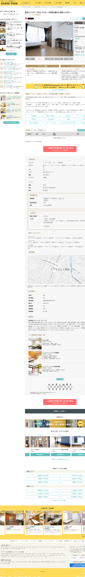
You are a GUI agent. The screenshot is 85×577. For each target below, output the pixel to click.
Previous (27, 39)
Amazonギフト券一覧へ (11, 122)
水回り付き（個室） (24, 553)
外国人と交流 (11, 553)
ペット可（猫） (27, 555)
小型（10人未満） (33, 122)
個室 (68, 119)
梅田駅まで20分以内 (43, 490)
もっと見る (60, 379)
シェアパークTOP (26, 7)
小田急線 (4, 563)
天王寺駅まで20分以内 (43, 493)
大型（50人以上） (59, 555)
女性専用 (33, 116)
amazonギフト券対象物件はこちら (59, 89)
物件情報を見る (40, 454)
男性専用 (6, 553)
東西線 (9, 561)
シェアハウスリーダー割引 (68, 122)
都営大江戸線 (54, 561)
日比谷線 (59, 561)
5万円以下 (33, 119)
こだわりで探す (58, 2)
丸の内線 (16, 561)
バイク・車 (49, 553)
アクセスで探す (47, 2)
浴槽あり (68, 116)
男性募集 (6, 555)
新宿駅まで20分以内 (43, 475)
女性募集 (2, 555)
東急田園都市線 (48, 561)
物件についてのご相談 (79, 541)
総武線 (38, 561)
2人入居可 (11, 555)
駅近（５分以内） (32, 553)
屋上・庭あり (39, 553)
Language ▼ (25, 2)
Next (71, 39)
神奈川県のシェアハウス (40, 7)
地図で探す (67, 2)
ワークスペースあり (38, 555)
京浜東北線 (25, 561)
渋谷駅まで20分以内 (43, 478)
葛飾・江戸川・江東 (21, 548)
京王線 (5, 561)
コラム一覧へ (11, 53)
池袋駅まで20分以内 (43, 482)
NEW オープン (46, 555)
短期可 (32, 555)
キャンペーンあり (51, 122)
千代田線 (29, 561)
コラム (74, 2)
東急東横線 (34, 561)
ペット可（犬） (20, 555)
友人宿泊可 (51, 119)
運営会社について (14, 541)
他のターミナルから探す (59, 500)
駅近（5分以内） (51, 116)
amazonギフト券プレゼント (39, 556)
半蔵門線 (42, 561)
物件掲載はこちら (68, 541)
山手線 (2, 561)
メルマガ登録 (59, 541)
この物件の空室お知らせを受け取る (60, 149)
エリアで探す (38, 2)
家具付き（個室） (60, 553)
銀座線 (20, 561)
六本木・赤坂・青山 (13, 548)
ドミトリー (50, 556)
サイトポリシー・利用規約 (36, 541)
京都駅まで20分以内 (43, 497)
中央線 (12, 561)
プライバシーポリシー (49, 541)
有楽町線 (8, 563)
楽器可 (15, 555)
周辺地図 (77, 38)
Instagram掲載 (52, 555)
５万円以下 (54, 553)
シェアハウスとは (24, 541)
